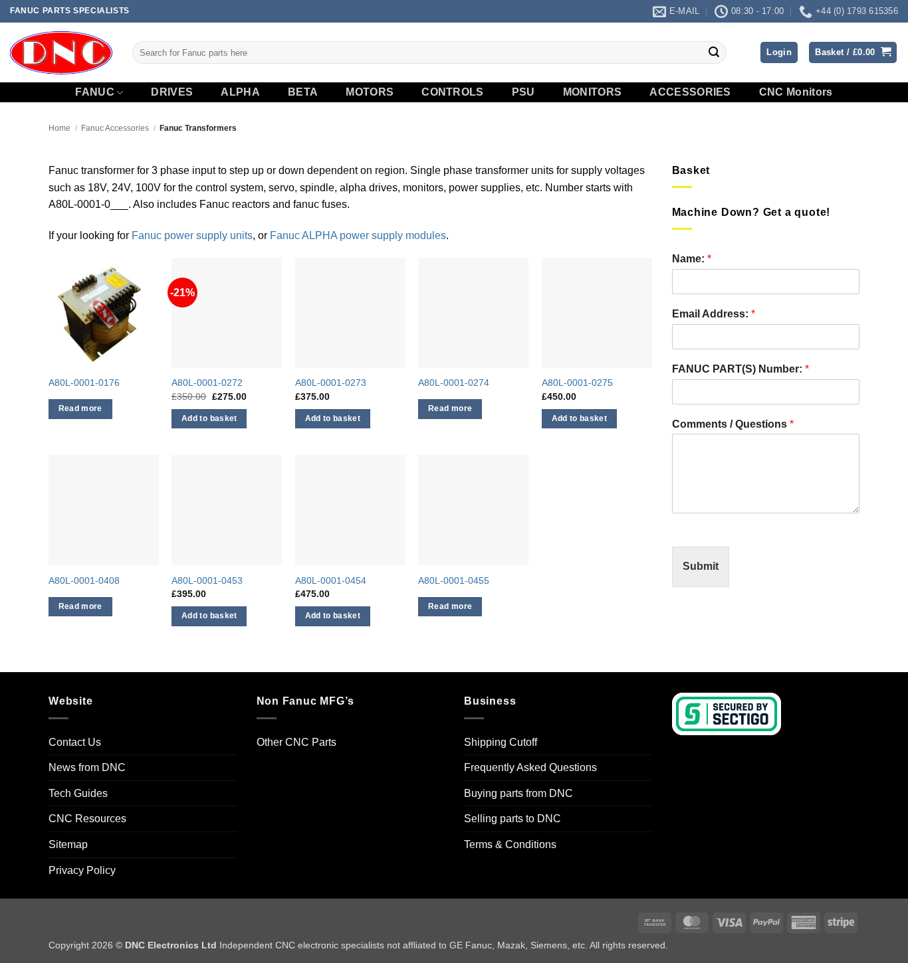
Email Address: (713, 313)
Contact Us (75, 742)
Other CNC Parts (296, 742)
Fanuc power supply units (192, 235)
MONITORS (592, 92)
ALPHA (240, 92)
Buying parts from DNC (518, 793)
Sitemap (68, 844)
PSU (523, 92)
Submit (701, 566)
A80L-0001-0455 (453, 580)
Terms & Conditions (510, 844)
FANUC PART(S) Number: (740, 369)
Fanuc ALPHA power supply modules (358, 235)
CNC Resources (87, 818)
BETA (303, 92)
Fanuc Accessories (115, 128)
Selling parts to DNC (512, 818)
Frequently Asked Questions (530, 767)
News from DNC (87, 767)
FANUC (94, 92)
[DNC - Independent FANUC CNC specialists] (61, 52)
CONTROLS (452, 92)
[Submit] (714, 52)
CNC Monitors (796, 92)
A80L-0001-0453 (207, 580)
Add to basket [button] (209, 418)
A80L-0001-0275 (577, 382)
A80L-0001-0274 (453, 382)
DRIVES (172, 92)
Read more (80, 408)
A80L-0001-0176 (84, 382)
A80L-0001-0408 (84, 580)
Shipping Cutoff (500, 742)
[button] (779, 53)
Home (59, 128)
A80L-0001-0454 (330, 580)
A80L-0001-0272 (207, 382)
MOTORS (370, 92)
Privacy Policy (82, 870)
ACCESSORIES (690, 92)
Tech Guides (78, 793)
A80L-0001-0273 (330, 382)
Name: (691, 258)
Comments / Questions (733, 424)
